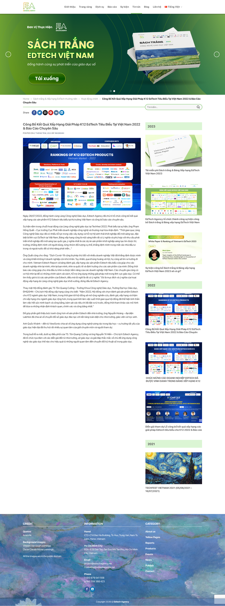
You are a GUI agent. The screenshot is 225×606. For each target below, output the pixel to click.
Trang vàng (85, 6)
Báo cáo (112, 6)
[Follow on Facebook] (87, 588)
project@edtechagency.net (98, 563)
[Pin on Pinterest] (50, 112)
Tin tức (136, 6)
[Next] (216, 54)
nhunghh (59, 132)
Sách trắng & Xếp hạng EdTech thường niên (55, 98)
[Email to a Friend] (45, 112)
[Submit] (198, 106)
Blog (146, 6)
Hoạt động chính (89, 98)
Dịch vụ (100, 6)
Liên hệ (157, 6)
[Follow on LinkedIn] (92, 588)
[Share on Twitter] (39, 112)
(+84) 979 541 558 (94, 577)
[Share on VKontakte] (56, 112)
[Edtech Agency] (31, 6)
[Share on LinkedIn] (61, 112)
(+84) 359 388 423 (94, 581)
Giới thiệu (69, 6)
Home (26, 98)
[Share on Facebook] (34, 112)
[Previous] (8, 54)
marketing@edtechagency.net (99, 566)
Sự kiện (124, 6)
